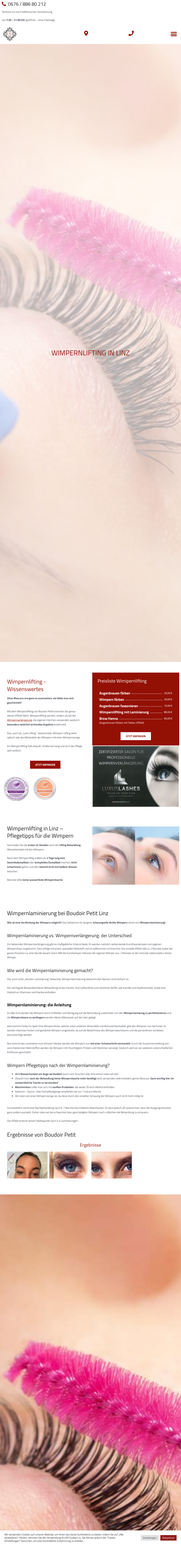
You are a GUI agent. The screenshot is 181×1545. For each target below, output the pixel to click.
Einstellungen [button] (149, 1538)
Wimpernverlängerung (19, 720)
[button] (174, 34)
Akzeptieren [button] (168, 1538)
